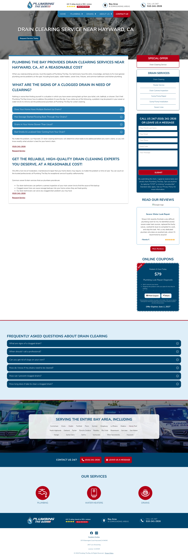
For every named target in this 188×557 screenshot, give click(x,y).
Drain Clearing (158, 79)
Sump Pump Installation (158, 101)
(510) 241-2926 (19, 146)
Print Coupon (153, 295)
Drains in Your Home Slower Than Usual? (33, 124)
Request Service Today (29, 38)
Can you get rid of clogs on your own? (26, 359)
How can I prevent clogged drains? (25, 375)
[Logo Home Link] (41, 5)
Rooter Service (158, 85)
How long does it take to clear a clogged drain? (31, 384)
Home (63, 14)
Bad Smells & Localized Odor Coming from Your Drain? (39, 131)
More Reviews (158, 249)
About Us (105, 14)
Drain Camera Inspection (158, 90)
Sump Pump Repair (158, 96)
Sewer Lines (159, 107)
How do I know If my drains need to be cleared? (31, 367)
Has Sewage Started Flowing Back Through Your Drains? (40, 116)
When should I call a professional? (25, 351)
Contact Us (122, 14)
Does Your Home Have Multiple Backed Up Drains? (37, 109)
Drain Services (159, 73)
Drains (90, 14)
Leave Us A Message (119, 460)
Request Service (18, 151)
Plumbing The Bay (94, 537)
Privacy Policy (109, 553)
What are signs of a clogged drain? (25, 343)
